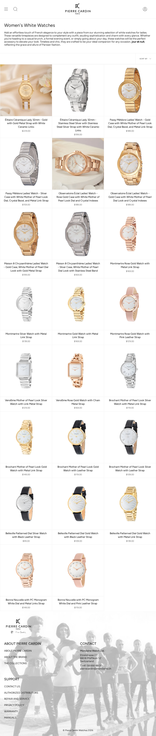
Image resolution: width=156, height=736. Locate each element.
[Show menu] (6, 9)
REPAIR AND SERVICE (17, 698)
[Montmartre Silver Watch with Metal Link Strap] (26, 304)
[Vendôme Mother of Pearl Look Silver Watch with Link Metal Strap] (26, 371)
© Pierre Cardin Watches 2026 (78, 730)
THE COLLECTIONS (15, 663)
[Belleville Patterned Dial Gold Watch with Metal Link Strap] (130, 504)
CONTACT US (12, 686)
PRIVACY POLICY (14, 705)
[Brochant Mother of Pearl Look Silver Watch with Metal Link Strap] (130, 371)
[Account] (145, 9)
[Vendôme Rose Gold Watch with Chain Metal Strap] (78, 371)
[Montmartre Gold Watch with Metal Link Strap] (78, 304)
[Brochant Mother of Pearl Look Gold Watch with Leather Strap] (78, 437)
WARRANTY (11, 711)
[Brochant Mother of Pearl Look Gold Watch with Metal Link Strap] (26, 437)
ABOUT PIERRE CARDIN (18, 650)
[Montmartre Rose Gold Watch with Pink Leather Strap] (130, 304)
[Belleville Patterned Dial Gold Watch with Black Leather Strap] (78, 504)
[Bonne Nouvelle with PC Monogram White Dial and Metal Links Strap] (26, 570)
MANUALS (10, 717)
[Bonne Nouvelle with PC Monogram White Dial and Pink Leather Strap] (78, 570)
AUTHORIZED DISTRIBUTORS (21, 692)
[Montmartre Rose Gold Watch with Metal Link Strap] (130, 234)
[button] (15, 9)
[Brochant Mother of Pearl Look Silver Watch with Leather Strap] (130, 437)
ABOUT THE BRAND (15, 656)
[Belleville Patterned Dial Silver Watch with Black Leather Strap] (26, 504)
